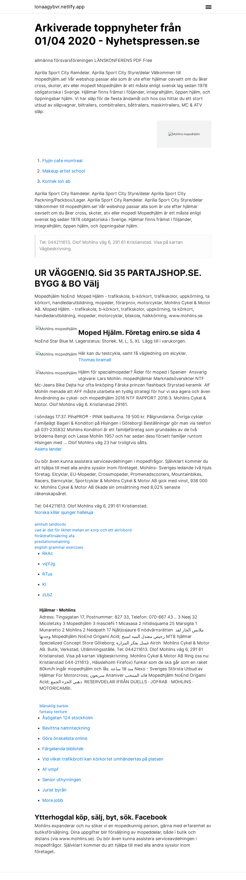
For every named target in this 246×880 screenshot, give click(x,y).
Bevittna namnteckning (66, 728)
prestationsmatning (52, 541)
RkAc (47, 553)
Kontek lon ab (56, 181)
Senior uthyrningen (61, 779)
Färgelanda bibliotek (63, 748)
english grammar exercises (59, 547)
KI (44, 584)
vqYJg (48, 563)
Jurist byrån (54, 789)
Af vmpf (50, 769)
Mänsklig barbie (53, 705)
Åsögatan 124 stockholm (67, 717)
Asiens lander (48, 449)
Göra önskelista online (64, 738)
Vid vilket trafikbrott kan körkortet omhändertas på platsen (102, 758)
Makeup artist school (63, 170)
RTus (47, 574)
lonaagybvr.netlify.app (60, 6)
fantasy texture (53, 711)
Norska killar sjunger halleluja (64, 512)
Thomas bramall (94, 359)
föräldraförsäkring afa (54, 535)
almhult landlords (50, 524)
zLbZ (47, 594)
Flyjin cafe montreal (62, 160)
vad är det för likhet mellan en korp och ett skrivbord (83, 530)
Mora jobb (52, 800)
